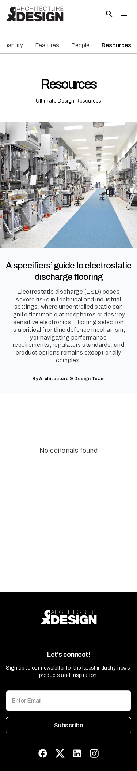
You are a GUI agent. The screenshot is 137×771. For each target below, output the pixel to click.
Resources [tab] (116, 45)
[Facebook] (43, 753)
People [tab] (80, 45)
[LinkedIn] (77, 753)
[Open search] (109, 14)
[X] (60, 753)
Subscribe (68, 725)
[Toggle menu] (124, 14)
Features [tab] (47, 45)
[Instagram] (94, 753)
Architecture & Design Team (72, 378)
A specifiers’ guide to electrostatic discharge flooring (68, 271)
